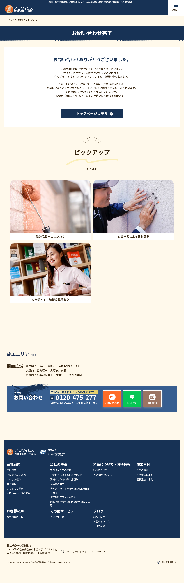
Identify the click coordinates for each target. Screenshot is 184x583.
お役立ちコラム (101, 521)
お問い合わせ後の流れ (18, 493)
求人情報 (11, 484)
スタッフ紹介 (14, 479)
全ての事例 (142, 470)
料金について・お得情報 (112, 464)
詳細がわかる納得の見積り (64, 479)
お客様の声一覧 (15, 516)
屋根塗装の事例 (145, 479)
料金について (100, 470)
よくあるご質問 (15, 488)
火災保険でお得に (102, 474)
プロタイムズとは (16, 474)
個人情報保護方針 (169, 562)
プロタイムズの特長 (60, 470)
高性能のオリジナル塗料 (63, 497)
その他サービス (62, 510)
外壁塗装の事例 (145, 474)
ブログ (98, 510)
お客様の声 (15, 510)
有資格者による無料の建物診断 (66, 474)
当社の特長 (58, 464)
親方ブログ (99, 516)
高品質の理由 (57, 484)
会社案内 (13, 464)
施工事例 (143, 464)
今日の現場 (99, 526)
